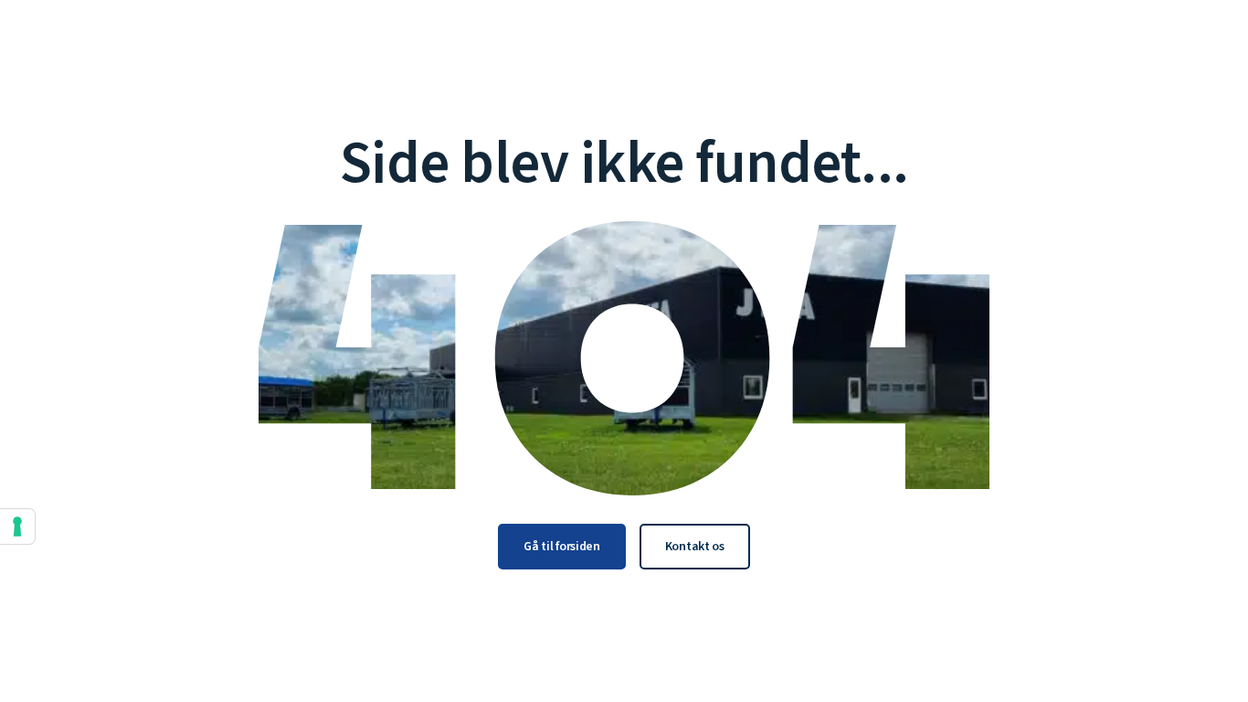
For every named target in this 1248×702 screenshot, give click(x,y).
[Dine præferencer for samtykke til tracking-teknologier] (17, 526)
